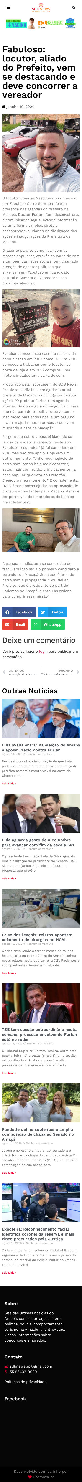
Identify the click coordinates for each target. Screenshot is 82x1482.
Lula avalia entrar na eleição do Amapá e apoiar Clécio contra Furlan (41, 747)
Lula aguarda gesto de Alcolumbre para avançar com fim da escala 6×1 (38, 842)
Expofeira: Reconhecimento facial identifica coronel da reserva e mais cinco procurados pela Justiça (38, 1234)
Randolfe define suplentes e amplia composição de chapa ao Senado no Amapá (38, 1134)
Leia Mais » (9, 783)
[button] (74, 8)
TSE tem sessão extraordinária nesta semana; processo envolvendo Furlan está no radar (39, 1034)
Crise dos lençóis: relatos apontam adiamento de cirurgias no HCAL (37, 937)
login (43, 651)
